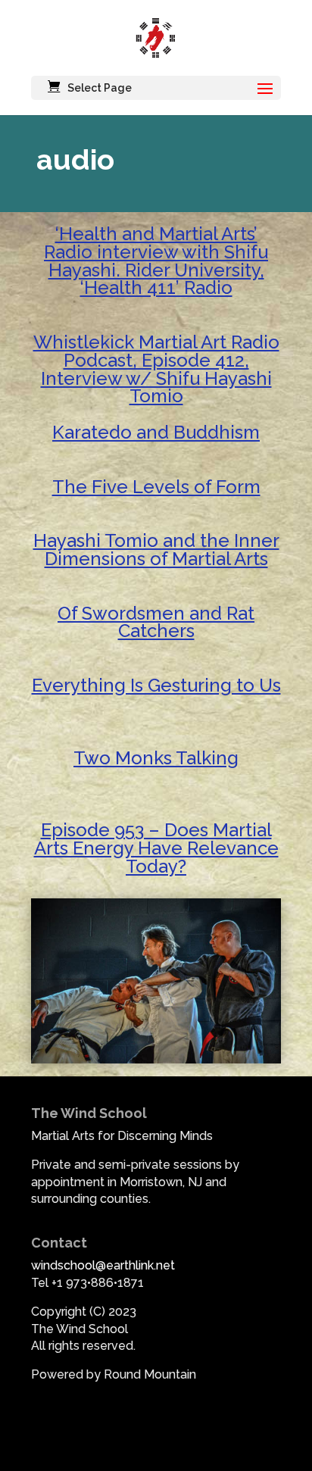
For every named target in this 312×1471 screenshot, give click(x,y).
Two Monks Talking (156, 758)
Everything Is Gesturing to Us (156, 685)
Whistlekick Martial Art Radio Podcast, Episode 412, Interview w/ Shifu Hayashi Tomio (156, 369)
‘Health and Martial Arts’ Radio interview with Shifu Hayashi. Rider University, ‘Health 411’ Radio (156, 260)
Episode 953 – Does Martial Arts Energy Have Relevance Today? (156, 848)
